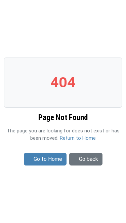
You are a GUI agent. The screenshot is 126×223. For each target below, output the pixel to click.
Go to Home (48, 159)
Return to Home (78, 138)
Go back (88, 159)
